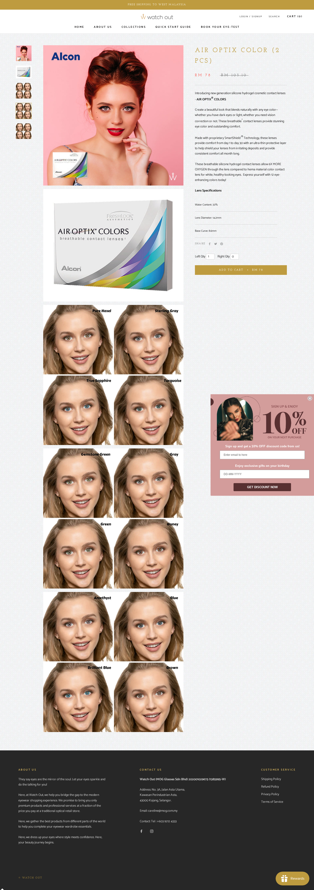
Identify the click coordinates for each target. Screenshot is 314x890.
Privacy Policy (270, 794)
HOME (79, 27)
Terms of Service (272, 802)
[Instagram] (151, 831)
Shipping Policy (271, 779)
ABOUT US (103, 27)
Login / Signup (251, 16)
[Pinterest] (221, 243)
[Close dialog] (310, 398)
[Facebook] (209, 243)
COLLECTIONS (134, 27)
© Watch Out (30, 878)
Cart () (295, 16)
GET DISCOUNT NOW (262, 487)
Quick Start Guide (173, 27)
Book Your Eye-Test (220, 27)
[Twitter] (215, 243)
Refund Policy (270, 786)
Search (274, 16)
